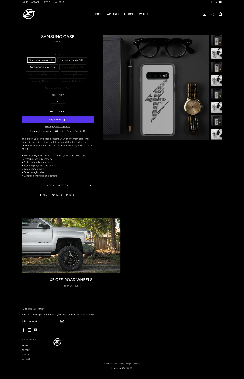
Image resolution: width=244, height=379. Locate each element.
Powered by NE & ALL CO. (122, 368)
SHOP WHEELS (71, 286)
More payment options (57, 126)
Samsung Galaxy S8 (74, 74)
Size (57, 54)
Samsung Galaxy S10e (43, 67)
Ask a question (57, 185)
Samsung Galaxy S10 (41, 60)
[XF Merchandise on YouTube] (35, 330)
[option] (156, 87)
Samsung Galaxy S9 (72, 81)
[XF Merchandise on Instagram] (29, 330)
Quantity (58, 95)
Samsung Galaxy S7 (73, 67)
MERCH (48, 2)
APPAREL (36, 2)
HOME (25, 2)
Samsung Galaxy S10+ (72, 60)
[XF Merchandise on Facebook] (23, 330)
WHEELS (59, 2)
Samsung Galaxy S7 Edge (42, 74)
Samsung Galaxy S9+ (57, 88)
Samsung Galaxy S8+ (43, 81)
